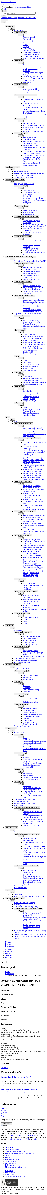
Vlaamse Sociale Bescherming (24, 803)
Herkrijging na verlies (30, 702)
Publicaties (9, 957)
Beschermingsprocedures (31, 876)
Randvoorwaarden (29, 123)
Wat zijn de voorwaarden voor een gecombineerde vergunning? (34, 451)
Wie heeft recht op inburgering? (33, 656)
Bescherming (27, 65)
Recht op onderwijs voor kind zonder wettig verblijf (33, 922)
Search (4, 11)
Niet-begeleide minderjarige (32, 763)
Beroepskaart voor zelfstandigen (34, 516)
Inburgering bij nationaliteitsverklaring (27, 658)
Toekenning (27, 688)
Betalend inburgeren (30, 644)
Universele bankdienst (30, 779)
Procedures (26, 686)
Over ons (8, 950)
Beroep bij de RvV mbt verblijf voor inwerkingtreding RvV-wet (34, 156)
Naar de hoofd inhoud (8, 2)
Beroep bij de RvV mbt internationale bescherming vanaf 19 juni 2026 (34, 147)
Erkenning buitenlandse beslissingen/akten (31, 398)
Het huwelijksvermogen (31, 364)
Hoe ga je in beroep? (30, 139)
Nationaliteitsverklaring (31, 690)
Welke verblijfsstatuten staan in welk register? (29, 896)
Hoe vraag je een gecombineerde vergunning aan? (34, 466)
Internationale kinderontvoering (33, 342)
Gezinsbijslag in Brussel (31, 790)
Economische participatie (31, 716)
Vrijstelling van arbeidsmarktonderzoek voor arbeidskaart (32, 495)
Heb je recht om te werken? (32, 428)
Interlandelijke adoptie (30, 340)
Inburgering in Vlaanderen (32, 636)
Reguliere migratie (29, 37)
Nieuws (8, 942)
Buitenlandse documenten (32, 286)
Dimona (25, 619)
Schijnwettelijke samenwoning (33, 384)
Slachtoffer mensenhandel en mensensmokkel (33, 79)
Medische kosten (20, 832)
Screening (17, 905)
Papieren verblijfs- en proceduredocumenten (29, 173)
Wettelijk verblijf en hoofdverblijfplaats (29, 711)
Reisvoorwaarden (29, 212)
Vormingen (9, 955)
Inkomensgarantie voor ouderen (25, 799)
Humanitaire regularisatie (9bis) (33, 91)
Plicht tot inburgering (30, 642)
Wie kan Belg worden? (31, 675)
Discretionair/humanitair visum (33, 93)
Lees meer (4, 1085)
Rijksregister (18, 894)
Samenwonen (27, 377)
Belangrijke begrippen (30, 708)
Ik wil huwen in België (31, 366)
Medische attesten (20, 886)
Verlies (25, 700)
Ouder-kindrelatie (29, 334)
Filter (3, 15)
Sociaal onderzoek (29, 745)
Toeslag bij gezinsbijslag (31, 825)
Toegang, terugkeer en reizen (24, 184)
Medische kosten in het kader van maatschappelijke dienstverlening (34, 857)
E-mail (3, 1114)
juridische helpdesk (22, 1139)
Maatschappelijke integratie (32, 714)
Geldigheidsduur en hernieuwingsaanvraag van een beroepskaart (33, 531)
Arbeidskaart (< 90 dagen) (32, 486)
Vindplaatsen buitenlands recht (33, 279)
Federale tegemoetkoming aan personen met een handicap (33, 817)
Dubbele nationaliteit (30, 724)
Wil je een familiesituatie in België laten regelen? (32, 272)
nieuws (16, 1135)
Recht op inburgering (30, 640)
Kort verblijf (27, 39)
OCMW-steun (27, 739)
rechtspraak (32, 1135)
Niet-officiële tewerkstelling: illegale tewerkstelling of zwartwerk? (32, 601)
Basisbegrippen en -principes (33, 267)
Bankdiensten (27, 773)
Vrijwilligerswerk (29, 583)
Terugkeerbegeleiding (30, 249)
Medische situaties (20, 888)
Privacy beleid (10, 1173)
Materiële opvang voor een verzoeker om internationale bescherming (19, 1090)
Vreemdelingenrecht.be (23, 7)
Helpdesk (8, 952)
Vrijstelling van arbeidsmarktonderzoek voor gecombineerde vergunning (32, 456)
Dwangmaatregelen (29, 251)
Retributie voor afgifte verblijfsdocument (28, 177)
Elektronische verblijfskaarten (24, 175)
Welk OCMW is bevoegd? (32, 747)
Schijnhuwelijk (28, 368)
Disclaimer (9, 1171)
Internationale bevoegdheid (32, 322)
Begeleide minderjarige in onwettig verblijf (31, 766)
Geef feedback (6, 1123)
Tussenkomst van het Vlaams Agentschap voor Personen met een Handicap (33, 821)
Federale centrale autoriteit (32, 310)
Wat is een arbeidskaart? (31, 488)
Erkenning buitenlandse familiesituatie (31, 276)
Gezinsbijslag (27, 786)
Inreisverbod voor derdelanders (33, 198)
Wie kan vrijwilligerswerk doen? (34, 585)
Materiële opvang (29, 757)
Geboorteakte (27, 720)
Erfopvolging (27, 407)
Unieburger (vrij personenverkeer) (29, 50)
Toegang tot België (29, 190)
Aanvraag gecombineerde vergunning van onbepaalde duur (34, 478)
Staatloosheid (27, 82)
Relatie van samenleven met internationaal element (32, 379)
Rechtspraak (9, 946)
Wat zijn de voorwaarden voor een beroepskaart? (33, 520)
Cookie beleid (10, 1175)
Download (4, 1068)
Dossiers (8, 944)
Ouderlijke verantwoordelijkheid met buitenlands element (34, 345)
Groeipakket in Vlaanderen (32, 788)
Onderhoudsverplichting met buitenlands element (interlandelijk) (32, 350)
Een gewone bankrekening (32, 777)
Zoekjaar (26, 47)
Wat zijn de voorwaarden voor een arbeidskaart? (33, 491)
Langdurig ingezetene (30, 56)
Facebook (4, 1108)
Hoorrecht (26, 129)
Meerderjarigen (28, 679)
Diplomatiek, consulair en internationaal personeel (31, 53)
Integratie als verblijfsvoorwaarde (34, 127)
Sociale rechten (19, 732)
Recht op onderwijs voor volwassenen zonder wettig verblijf (32, 927)
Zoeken (4, 13)
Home (7, 972)
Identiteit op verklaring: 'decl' (33, 312)
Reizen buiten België (30, 210)
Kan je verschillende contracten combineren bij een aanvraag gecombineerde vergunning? (33, 547)
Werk (16, 421)
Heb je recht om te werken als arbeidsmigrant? (33, 431)
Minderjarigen (27, 677)
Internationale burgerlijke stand (33, 300)
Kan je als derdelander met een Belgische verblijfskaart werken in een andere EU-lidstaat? (33, 563)
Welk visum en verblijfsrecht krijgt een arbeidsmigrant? (32, 568)
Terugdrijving (27, 204)
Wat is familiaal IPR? (30, 269)
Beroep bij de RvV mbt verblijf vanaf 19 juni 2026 (33, 142)
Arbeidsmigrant (28, 43)
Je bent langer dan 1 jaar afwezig (34, 227)
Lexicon (8, 953)
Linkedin (4, 1112)
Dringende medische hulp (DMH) (34, 846)
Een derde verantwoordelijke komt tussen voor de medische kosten (33, 862)
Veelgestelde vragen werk (31, 540)
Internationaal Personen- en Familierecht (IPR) (30, 261)
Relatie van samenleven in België (34, 382)
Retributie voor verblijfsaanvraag (34, 125)
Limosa (25, 621)
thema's (10, 1135)
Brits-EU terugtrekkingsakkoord (34, 58)
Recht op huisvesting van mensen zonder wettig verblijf (34, 918)
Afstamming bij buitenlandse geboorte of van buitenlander (33, 337)
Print (2, 1116)
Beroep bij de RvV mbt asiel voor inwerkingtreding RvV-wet (34, 152)
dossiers (22, 1135)
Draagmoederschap (29, 354)
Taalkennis (26, 718)
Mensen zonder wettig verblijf (24, 903)
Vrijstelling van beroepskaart (32, 523)
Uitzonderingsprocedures (31, 880)
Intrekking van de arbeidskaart (33, 509)
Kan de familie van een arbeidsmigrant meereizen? (32, 552)
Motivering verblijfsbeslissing (33, 131)
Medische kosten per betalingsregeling (30, 839)
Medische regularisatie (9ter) (32, 77)
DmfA (25, 623)
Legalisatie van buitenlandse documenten (28, 314)
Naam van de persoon (30, 320)
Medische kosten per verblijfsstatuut (30, 871)
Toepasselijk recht (29, 324)
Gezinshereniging (29, 41)
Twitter (3, 1110)
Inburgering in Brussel (30, 651)
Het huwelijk (27, 362)
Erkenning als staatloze (22, 726)
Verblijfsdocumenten (21, 171)
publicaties (35, 1139)
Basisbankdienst (28, 775)
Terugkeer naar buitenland (32, 241)
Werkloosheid (19, 805)
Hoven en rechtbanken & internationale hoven (31, 164)
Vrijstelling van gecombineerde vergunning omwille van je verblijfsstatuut (33, 462)
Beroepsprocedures (29, 138)
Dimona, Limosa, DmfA (31, 617)
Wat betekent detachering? (32, 555)
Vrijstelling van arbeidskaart (32, 499)
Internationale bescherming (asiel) (34, 67)
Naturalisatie (27, 692)
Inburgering (18, 630)
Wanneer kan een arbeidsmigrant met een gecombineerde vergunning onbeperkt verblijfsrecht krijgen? (34, 574)
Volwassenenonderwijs (22, 662)
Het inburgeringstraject (30, 638)
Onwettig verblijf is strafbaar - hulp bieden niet (30, 934)
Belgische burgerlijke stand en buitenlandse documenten (33, 289)
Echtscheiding (27, 391)
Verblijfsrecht (18, 30)
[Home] (4, 9)
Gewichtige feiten (29, 722)
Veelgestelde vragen (30, 401)
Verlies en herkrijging (30, 698)
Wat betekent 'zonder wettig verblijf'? (27, 907)
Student (25, 45)
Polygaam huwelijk (29, 370)
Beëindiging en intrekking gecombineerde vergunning (32, 474)
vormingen (11, 1139)
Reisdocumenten (28, 214)
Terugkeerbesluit (28, 243)
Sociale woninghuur (21, 801)
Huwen (25, 360)
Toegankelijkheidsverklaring (15, 1176)
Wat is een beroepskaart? (31, 517)
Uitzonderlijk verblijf (30, 89)
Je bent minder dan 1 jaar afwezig (34, 225)
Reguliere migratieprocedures (33, 878)
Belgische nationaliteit (21, 669)
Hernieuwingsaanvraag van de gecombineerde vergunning (33, 470)
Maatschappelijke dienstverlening (34, 741)
